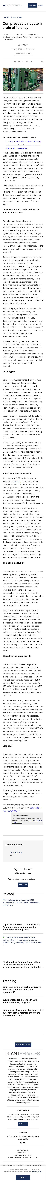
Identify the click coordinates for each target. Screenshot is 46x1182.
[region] (23, 1174)
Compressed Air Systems (12, 17)
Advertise (13, 1165)
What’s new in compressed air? (17, 148)
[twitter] (23, 61)
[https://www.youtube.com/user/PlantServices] (24, 1143)
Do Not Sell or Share (24, 1165)
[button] (4, 5)
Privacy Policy (37, 1165)
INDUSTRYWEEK (23, 1152)
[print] (42, 61)
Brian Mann (23, 45)
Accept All (23, 1177)
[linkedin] (19, 61)
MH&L (36, 1158)
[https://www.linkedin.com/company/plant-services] (21, 1143)
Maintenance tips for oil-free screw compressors (23, 145)
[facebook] (15, 61)
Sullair (17, 481)
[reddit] (27, 61)
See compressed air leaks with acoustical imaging (23, 141)
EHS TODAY (27, 1158)
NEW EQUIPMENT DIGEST (23, 1155)
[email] (31, 61)
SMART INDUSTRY (14, 1158)
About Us (6, 1165)
